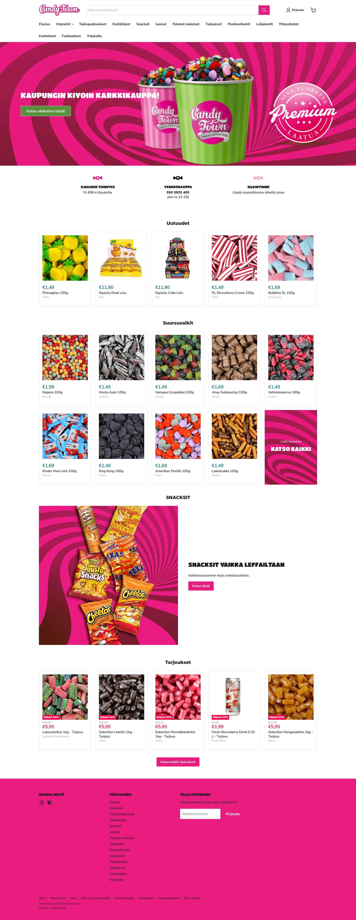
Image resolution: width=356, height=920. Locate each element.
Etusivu (44, 24)
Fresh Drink (219, 741)
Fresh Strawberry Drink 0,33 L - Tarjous (233, 734)
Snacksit (142, 24)
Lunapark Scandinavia (55, 736)
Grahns (272, 396)
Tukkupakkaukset (92, 24)
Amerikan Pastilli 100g (172, 471)
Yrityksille (94, 36)
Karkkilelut (47, 36)
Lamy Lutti (274, 297)
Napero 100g (52, 392)
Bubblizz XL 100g (281, 293)
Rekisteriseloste (124, 898)
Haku (42, 898)
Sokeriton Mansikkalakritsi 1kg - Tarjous (175, 734)
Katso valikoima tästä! (46, 110)
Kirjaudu (298, 10)
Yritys (73, 898)
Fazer (158, 475)
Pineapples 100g (55, 293)
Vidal (45, 297)
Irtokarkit (63, 24)
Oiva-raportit (192, 898)
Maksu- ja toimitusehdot (95, 898)
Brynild (46, 396)
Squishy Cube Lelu (169, 293)
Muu (101, 297)
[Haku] (264, 10)
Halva (102, 475)
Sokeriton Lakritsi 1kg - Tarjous (116, 734)
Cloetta (103, 396)
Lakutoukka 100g (225, 471)
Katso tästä (201, 586)
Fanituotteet (71, 36)
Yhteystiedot (288, 24)
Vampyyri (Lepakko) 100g (174, 392)
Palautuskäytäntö (168, 898)
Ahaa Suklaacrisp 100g (229, 392)
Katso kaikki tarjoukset (178, 762)
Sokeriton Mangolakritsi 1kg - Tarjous (290, 734)
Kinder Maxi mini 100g (59, 471)
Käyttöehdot (146, 898)
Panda (215, 396)
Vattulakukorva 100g (284, 392)
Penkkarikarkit (239, 24)
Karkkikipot (121, 24)
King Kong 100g (111, 471)
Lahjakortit (264, 24)
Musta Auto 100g (112, 392)
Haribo (159, 396)
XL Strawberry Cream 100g (233, 293)
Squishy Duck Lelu (112, 293)
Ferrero (46, 475)
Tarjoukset (214, 24)
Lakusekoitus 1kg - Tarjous (62, 732)
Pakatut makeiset (186, 24)
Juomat (161, 24)
